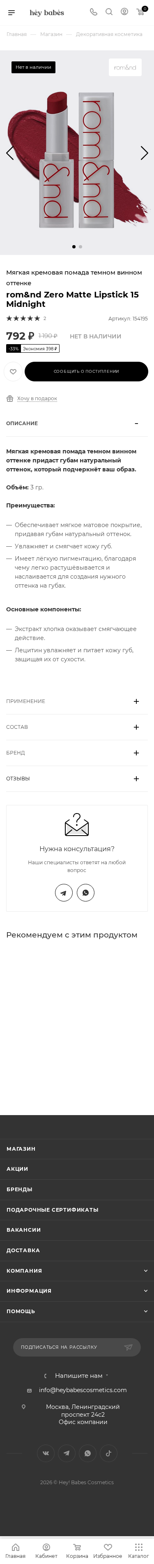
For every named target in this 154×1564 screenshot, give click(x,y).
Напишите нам (79, 1376)
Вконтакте (46, 1453)
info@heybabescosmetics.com (83, 1390)
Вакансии (24, 1230)
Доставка (23, 1250)
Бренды (19, 1189)
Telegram (64, 892)
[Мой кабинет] (124, 12)
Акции (17, 1169)
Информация (29, 1291)
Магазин (21, 1149)
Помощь (21, 1311)
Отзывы (18, 778)
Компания (24, 1271)
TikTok (108, 1453)
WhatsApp (85, 892)
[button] (74, 246)
